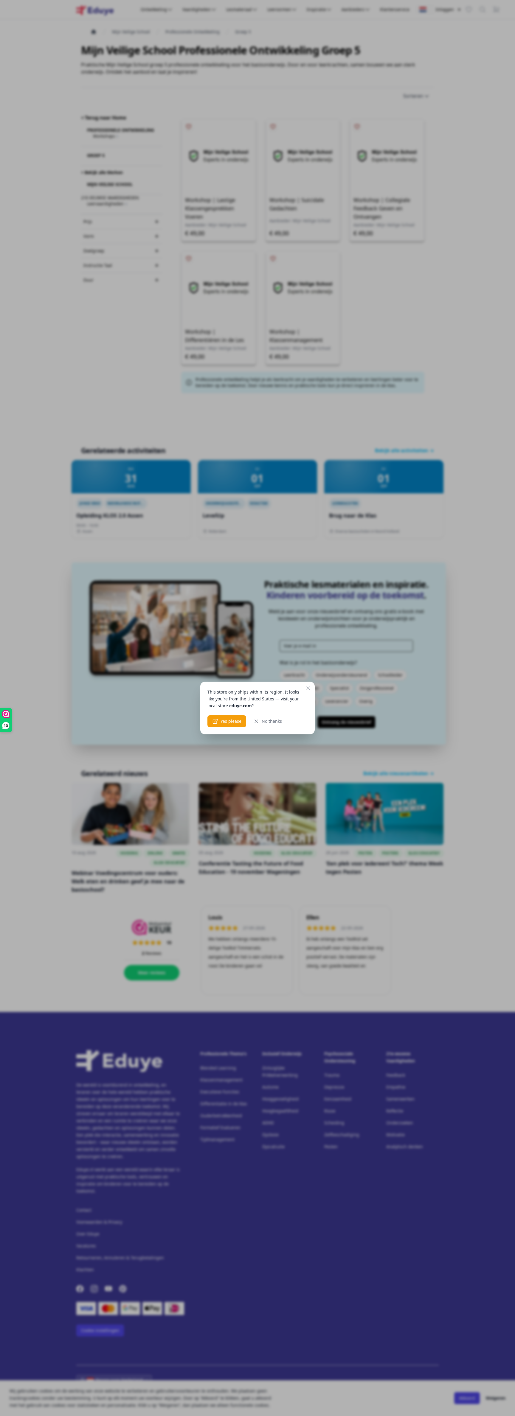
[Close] (308, 688)
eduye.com (240, 705)
